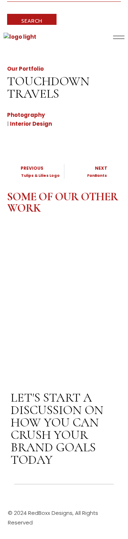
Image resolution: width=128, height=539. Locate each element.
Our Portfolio (25, 68)
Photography (26, 115)
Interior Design (31, 123)
